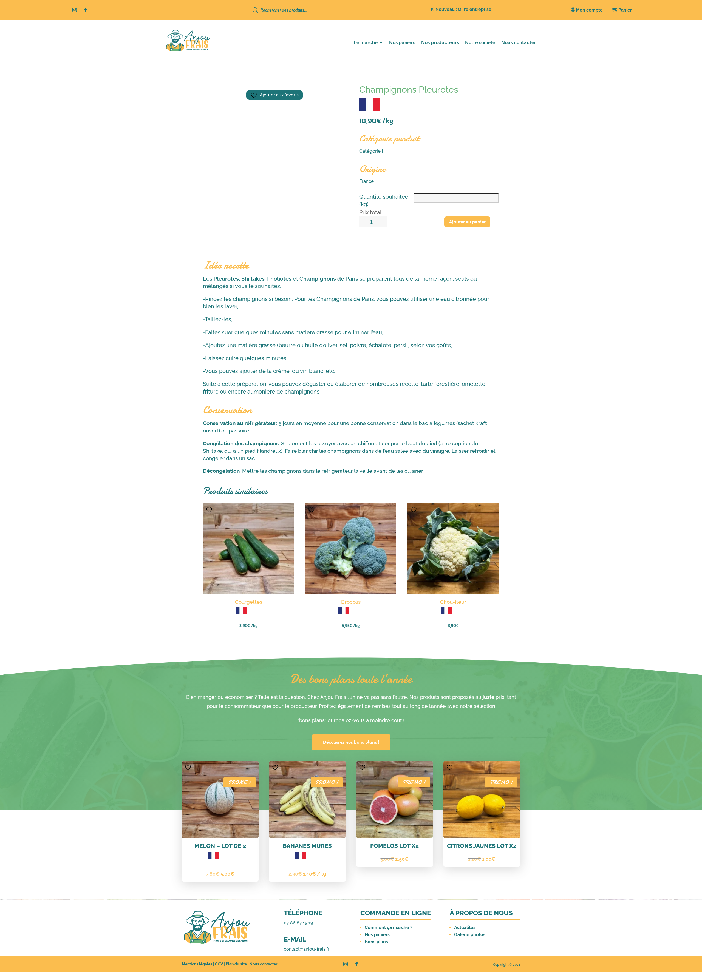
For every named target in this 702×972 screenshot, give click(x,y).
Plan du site (236, 964)
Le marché (366, 43)
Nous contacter (518, 43)
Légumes (217, 66)
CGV (219, 964)
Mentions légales (197, 964)
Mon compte (589, 10)
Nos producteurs (440, 43)
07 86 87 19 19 (298, 922)
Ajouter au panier (467, 221)
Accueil (196, 66)
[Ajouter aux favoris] (210, 509)
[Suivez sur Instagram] (74, 9)
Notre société (480, 43)
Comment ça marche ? (388, 927)
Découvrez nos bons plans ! (351, 742)
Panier (624, 10)
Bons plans (376, 941)
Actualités (464, 927)
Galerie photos (469, 934)
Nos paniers (402, 43)
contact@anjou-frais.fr (306, 949)
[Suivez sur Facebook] (85, 9)
